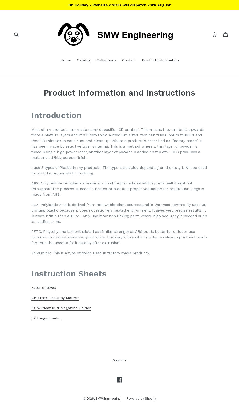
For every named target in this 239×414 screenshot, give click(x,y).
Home (65, 60)
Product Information (160, 60)
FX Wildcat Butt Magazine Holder (61, 308)
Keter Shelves (43, 287)
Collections (106, 60)
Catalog (84, 60)
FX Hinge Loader (46, 318)
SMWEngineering (107, 398)
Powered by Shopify (141, 398)
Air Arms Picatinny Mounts (55, 298)
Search (119, 360)
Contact (129, 60)
